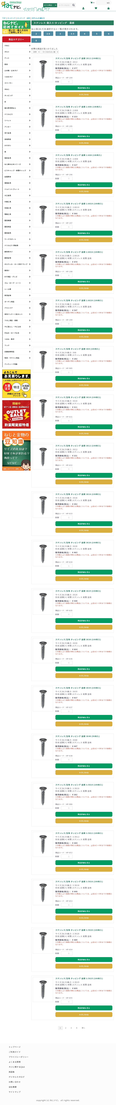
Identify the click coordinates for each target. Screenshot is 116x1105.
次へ (83, 1028)
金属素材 (8, 177)
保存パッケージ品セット (14, 314)
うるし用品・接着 (11, 320)
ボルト (7, 52)
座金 (6, 64)
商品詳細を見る (84, 88)
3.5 (72, 33)
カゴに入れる (84, 94)
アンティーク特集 (11, 364)
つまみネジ (9, 77)
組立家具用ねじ (10, 108)
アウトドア (9, 308)
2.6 (48, 33)
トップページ (15, 1046)
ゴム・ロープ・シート (13, 283)
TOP (4, 18)
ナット (7, 58)
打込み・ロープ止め (12, 333)
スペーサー (9, 83)
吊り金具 (8, 133)
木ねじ (7, 89)
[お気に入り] (96, 8)
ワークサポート (10, 239)
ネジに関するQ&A (17, 1066)
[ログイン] (108, 8)
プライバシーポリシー (19, 1056)
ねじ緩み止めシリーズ (13, 164)
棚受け (7, 270)
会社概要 (13, 1086)
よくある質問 (15, 1061)
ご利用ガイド (15, 1051)
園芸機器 (8, 220)
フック (7, 345)
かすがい (8, 145)
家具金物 (8, 295)
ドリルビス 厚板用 (11, 245)
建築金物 (8, 258)
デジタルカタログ (17, 1076)
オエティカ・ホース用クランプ (16, 264)
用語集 (12, 1071)
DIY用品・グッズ (11, 277)
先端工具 (8, 208)
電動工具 (8, 214)
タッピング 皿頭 (23, 18)
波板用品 (8, 139)
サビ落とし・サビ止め (13, 327)
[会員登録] (83, 8)
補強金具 (8, 183)
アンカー (8, 127)
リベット (8, 120)
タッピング (11, 18)
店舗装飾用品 (9, 352)
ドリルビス (9, 114)
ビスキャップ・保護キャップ (15, 170)
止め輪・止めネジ (11, 70)
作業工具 (8, 202)
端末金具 (8, 158)
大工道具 (8, 195)
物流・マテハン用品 (12, 358)
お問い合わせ (15, 1081)
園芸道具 (8, 233)
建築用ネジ (9, 252)
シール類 (8, 289)
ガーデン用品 (9, 302)
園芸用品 (8, 227)
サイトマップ (15, 1091)
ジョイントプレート (12, 189)
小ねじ (7, 45)
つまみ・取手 (9, 339)
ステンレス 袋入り (38, 18)
